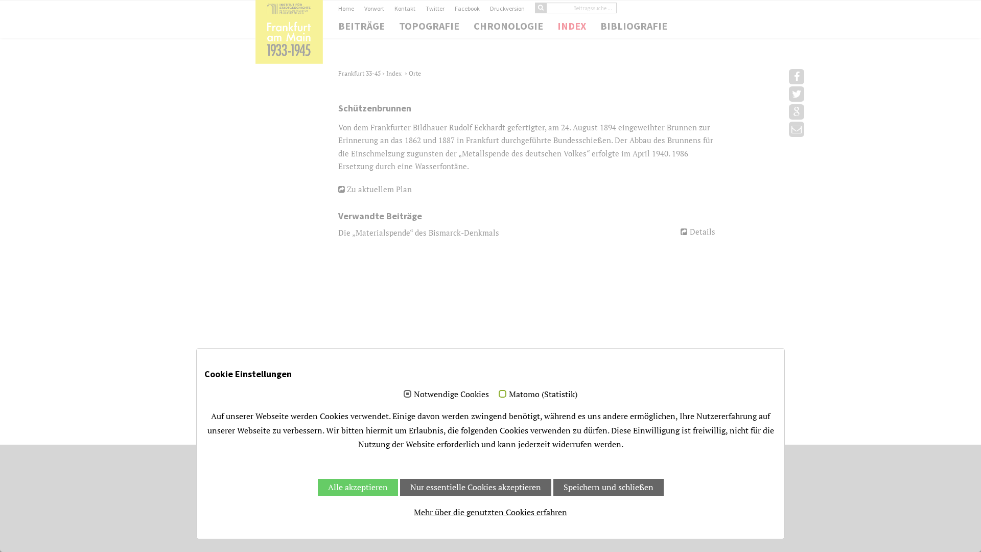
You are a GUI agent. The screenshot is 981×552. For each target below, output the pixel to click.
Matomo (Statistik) (543, 394)
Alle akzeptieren (358, 487)
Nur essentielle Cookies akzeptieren (475, 487)
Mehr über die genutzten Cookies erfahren (490, 512)
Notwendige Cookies (451, 394)
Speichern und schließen (608, 487)
